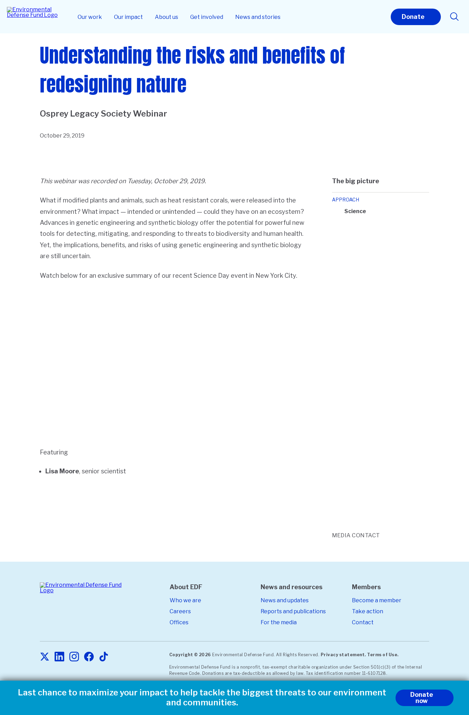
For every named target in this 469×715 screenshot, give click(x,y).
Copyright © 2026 (190, 654)
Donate (413, 16)
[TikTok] (103, 657)
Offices (179, 622)
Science (355, 211)
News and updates (285, 600)
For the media (279, 622)
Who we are (185, 600)
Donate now (421, 697)
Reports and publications (293, 611)
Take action (367, 611)
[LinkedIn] (59, 657)
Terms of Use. (383, 654)
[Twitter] (44, 657)
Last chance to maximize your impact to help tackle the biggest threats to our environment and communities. (202, 697)
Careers (180, 611)
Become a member (376, 600)
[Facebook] (89, 657)
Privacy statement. (343, 654)
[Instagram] (74, 657)
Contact (363, 622)
